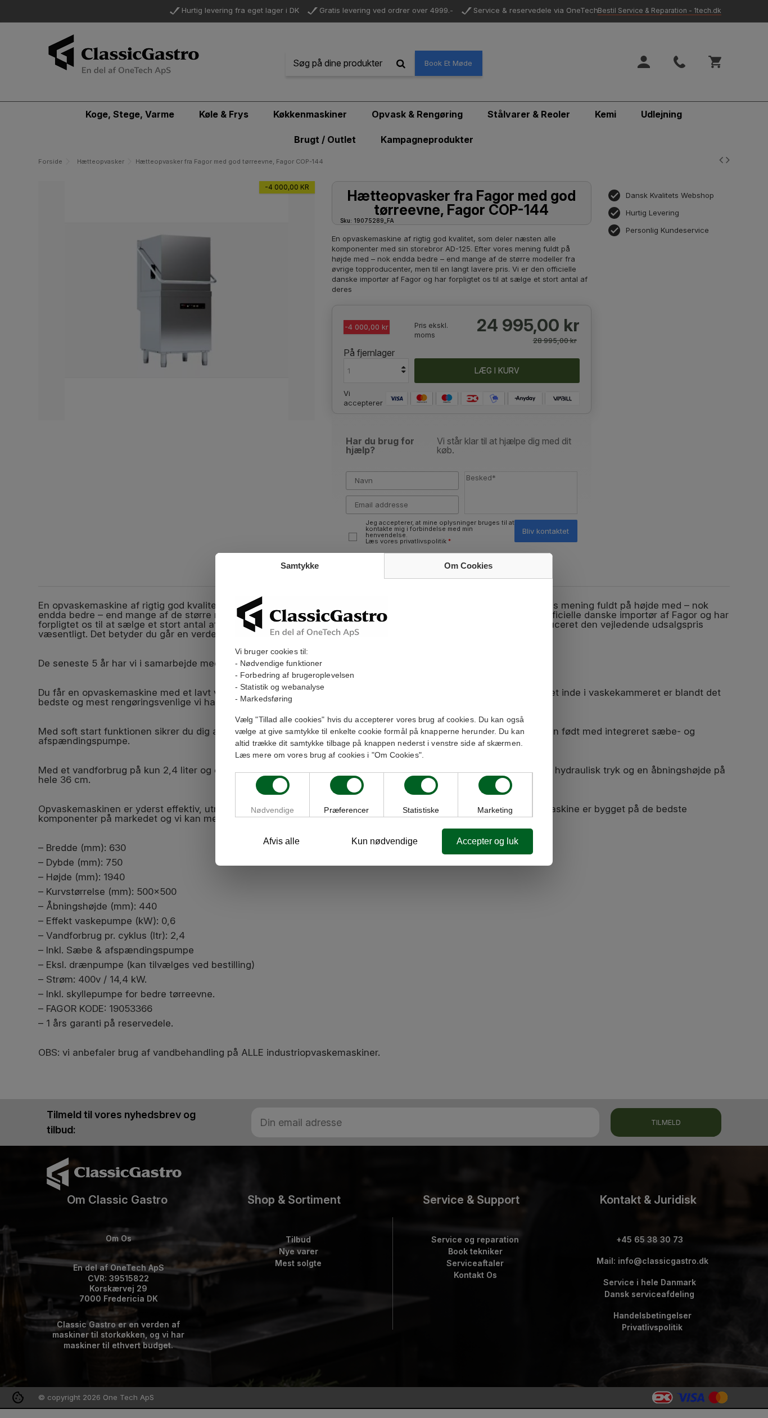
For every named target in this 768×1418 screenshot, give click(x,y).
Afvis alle (281, 841)
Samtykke (300, 565)
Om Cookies (468, 565)
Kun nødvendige (384, 841)
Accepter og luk (487, 841)
